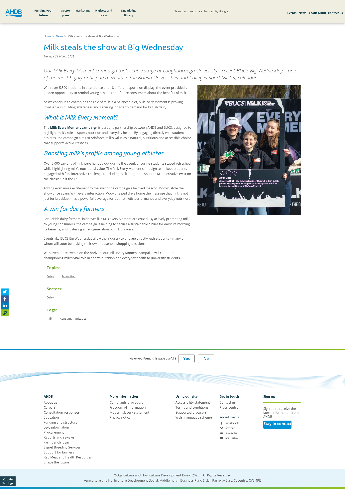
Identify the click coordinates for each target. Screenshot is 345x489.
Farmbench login (56, 442)
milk (49, 318)
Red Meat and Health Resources (68, 457)
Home (48, 36)
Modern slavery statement (129, 412)
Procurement (54, 432)
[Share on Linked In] (5, 305)
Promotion (68, 276)
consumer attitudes (73, 318)
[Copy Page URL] (5, 312)
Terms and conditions (191, 407)
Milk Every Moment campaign (73, 127)
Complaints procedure (127, 402)
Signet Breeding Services (62, 447)
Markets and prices (103, 13)
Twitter (229, 428)
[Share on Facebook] (5, 298)
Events (291, 13)
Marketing (82, 10)
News (302, 13)
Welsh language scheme (193, 417)
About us (50, 402)
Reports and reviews (59, 437)
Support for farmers (59, 452)
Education (51, 417)
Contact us (335, 13)
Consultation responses (62, 412)
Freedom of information (128, 407)
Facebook (231, 423)
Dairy (50, 276)
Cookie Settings (7, 481)
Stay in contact (277, 423)
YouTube (231, 438)
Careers (50, 407)
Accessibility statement (192, 402)
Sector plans (65, 13)
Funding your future (43, 13)
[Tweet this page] (5, 291)
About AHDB (317, 13)
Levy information (56, 427)
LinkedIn (230, 433)
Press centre (228, 407)
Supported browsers (191, 412)
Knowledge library (128, 13)
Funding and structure (60, 422)
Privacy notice (120, 417)
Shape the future (56, 462)
